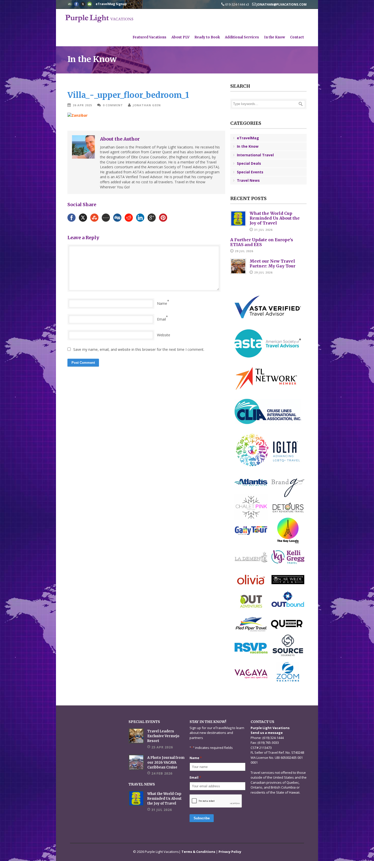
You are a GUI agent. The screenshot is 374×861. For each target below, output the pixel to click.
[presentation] (216, 801)
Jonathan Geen (147, 105)
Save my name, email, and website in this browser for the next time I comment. (138, 349)
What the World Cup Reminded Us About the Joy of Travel (275, 218)
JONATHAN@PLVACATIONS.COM (281, 4)
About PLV (180, 37)
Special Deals (249, 163)
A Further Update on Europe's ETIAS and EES (261, 242)
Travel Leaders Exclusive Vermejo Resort (163, 736)
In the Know (274, 37)
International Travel (255, 155)
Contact (297, 37)
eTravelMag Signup (111, 4)
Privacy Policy (230, 851)
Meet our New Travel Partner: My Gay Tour (272, 263)
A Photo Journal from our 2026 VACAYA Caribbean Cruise (165, 762)
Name (162, 303)
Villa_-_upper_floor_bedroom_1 (128, 95)
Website (163, 335)
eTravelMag (248, 137)
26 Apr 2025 (82, 105)
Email (161, 319)
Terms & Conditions (198, 851)
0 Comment (113, 105)
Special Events (250, 172)
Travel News (248, 180)
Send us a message (267, 732)
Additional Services (242, 37)
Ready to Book (207, 37)
